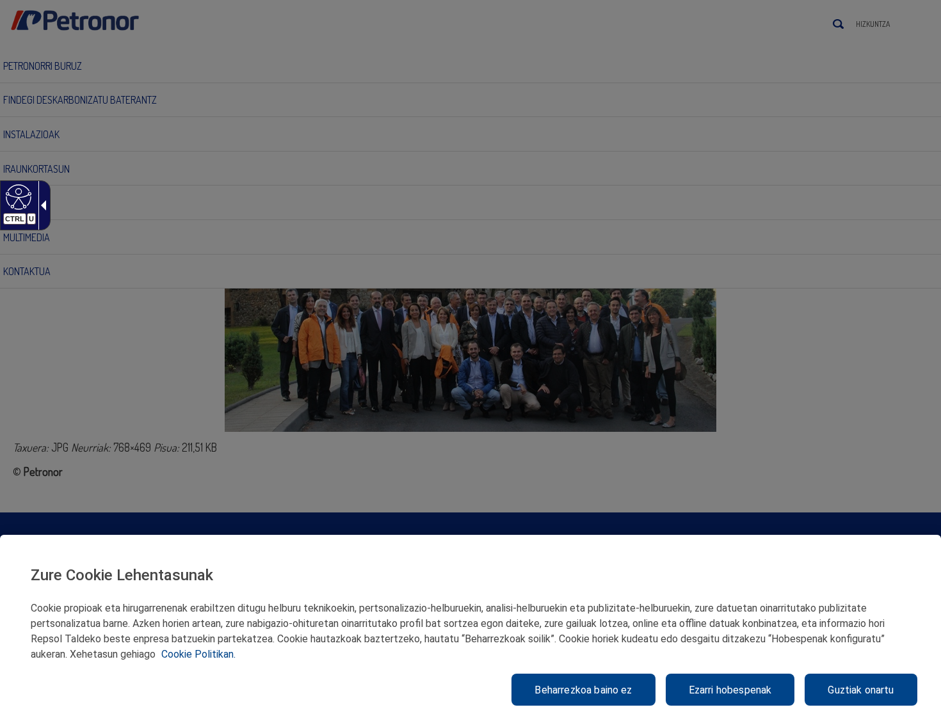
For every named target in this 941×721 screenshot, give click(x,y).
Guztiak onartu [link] (861, 690)
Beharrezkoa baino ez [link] (583, 690)
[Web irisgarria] (17, 196)
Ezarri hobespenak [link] (730, 690)
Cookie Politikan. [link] (198, 654)
